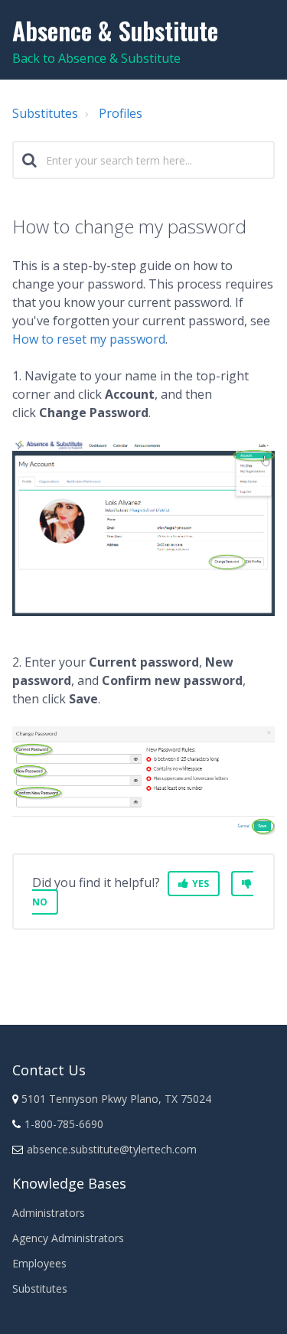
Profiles (120, 113)
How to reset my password (88, 339)
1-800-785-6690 (63, 1124)
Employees (39, 1263)
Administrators (48, 1212)
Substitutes (45, 113)
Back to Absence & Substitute (96, 58)
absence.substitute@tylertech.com (112, 1149)
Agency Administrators (68, 1238)
